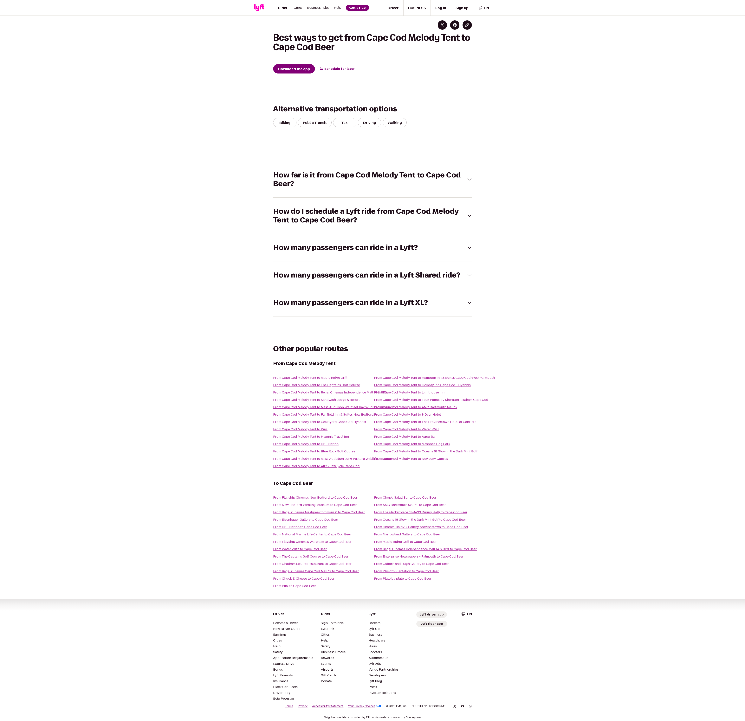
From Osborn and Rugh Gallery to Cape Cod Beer (411, 564)
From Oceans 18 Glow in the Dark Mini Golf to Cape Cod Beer (420, 519)
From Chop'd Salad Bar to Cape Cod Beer (405, 497)
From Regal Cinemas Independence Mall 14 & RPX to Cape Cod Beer (425, 549)
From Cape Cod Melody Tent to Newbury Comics (411, 458)
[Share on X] (442, 25)
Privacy (303, 706)
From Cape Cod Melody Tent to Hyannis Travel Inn (311, 436)
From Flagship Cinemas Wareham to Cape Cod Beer (312, 541)
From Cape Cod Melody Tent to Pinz (300, 429)
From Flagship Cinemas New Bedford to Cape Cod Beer (315, 497)
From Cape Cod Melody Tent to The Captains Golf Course (316, 385)
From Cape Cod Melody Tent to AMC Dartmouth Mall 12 (415, 407)
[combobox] (483, 7)
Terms (289, 706)
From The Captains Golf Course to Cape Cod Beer (310, 556)
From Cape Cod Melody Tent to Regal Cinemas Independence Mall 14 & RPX (330, 392)
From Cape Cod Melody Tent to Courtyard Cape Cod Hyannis (319, 422)
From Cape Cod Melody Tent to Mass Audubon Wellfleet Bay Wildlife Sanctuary (333, 407)
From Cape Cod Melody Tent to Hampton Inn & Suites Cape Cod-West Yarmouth (434, 377)
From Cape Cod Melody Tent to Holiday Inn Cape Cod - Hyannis (422, 385)
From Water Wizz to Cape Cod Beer (300, 549)
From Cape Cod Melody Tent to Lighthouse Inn (409, 392)
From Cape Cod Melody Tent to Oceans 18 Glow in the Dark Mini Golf (425, 451)
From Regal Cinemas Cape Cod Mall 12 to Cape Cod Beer (316, 571)
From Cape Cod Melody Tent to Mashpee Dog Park (412, 444)
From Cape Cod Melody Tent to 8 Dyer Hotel (407, 414)
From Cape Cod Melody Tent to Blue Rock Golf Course (314, 451)
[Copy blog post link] (467, 25)
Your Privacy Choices (361, 706)
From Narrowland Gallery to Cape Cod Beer (407, 534)
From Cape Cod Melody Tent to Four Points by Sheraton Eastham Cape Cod (431, 400)
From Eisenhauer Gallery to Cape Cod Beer (305, 519)
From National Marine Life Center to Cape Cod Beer (312, 534)
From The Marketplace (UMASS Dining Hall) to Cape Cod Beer (420, 512)
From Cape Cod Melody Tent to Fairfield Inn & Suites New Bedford (323, 414)
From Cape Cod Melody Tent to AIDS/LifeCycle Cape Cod (316, 466)
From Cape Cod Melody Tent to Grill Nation (306, 444)
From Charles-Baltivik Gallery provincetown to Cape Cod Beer (421, 527)
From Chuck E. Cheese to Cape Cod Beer (303, 578)
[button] (372, 179)
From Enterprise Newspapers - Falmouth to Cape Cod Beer (418, 556)
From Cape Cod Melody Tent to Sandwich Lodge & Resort (316, 400)
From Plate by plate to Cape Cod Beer (402, 578)
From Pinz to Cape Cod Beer (294, 586)
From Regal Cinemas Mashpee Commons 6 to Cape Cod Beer (319, 512)
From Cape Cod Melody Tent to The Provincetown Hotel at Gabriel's (425, 422)
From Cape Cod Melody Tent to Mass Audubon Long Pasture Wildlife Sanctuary (333, 458)
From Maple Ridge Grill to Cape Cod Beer (405, 541)
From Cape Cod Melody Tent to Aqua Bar (405, 436)
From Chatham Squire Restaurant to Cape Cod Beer (312, 564)
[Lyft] (259, 8)
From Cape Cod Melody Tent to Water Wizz (406, 429)
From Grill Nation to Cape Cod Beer (300, 527)
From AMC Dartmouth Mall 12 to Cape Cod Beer (410, 505)
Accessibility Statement (327, 706)
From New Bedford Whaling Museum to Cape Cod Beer (315, 505)
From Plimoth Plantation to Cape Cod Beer (406, 571)
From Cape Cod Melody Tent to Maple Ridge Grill (310, 377)
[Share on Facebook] (454, 25)
